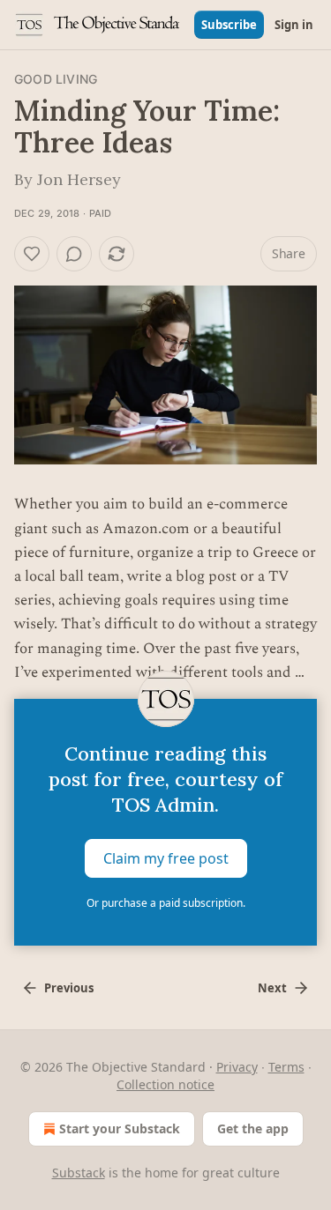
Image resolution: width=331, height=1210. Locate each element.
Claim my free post (166, 858)
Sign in (294, 25)
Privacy (237, 1066)
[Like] (31, 253)
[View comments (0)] (74, 253)
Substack (78, 1172)
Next (272, 988)
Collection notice (165, 1084)
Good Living (55, 78)
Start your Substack (119, 1128)
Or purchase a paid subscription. (166, 902)
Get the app (253, 1128)
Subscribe (229, 25)
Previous (69, 988)
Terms (286, 1066)
